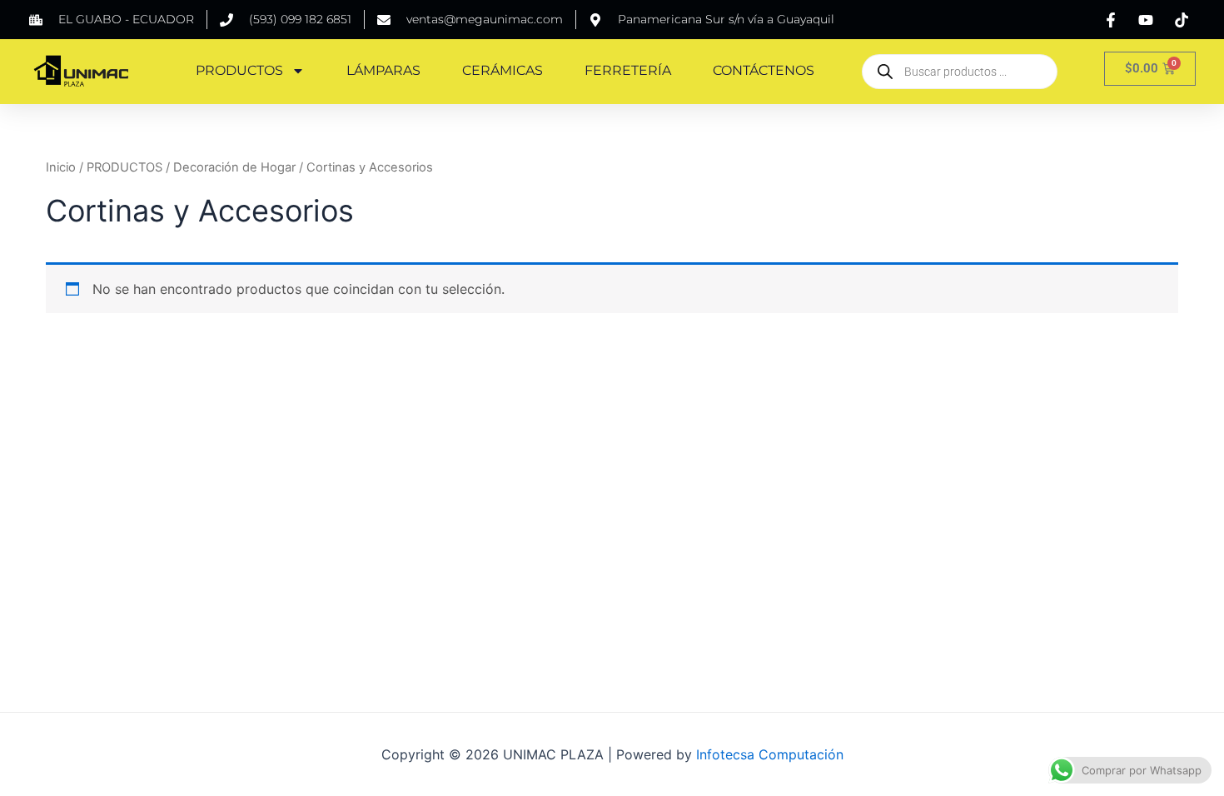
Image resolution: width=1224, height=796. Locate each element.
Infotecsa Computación (769, 754)
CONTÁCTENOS (763, 70)
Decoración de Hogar (234, 167)
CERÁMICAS (502, 70)
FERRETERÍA (628, 70)
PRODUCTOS (239, 70)
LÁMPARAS (383, 70)
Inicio (61, 167)
